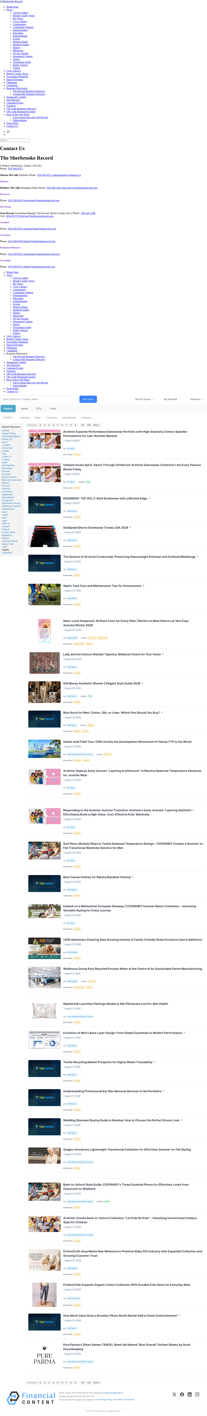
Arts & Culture (20, 12)
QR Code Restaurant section (21, 111)
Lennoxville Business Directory (29, 94)
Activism (6, 430)
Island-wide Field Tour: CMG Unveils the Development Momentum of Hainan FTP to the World (127, 741)
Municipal (18, 50)
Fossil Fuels (7, 491)
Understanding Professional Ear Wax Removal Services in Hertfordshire (114, 1091)
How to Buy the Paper (17, 114)
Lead (4, 517)
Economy (6, 474)
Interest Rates (8, 509)
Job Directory (13, 100)
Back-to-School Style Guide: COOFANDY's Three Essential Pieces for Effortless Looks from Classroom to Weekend (126, 1186)
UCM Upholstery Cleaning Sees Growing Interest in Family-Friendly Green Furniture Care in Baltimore (132, 939)
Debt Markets (8, 465)
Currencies (51, 417)
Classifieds (11, 85)
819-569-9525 (15, 228)
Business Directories (16, 88)
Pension (5, 526)
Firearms (6, 488)
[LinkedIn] (189, 1398)
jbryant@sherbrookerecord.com (37, 216)
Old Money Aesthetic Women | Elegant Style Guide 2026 (103, 683)
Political (5, 529)
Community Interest (23, 27)
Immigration (7, 500)
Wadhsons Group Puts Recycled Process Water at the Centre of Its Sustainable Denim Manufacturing (132, 968)
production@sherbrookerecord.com (41, 254)
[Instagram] (197, 1398)
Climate (5, 450)
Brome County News (24, 15)
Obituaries (11, 82)
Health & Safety (21, 44)
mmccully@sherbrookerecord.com (79, 187)
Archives (11, 105)
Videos (16, 68)
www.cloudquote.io (113, 1392)
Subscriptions (20, 120)
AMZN (107, 1201)
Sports (16, 59)
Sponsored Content (23, 56)
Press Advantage (73, 1298)
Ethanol (5, 482)
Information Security (11, 503)
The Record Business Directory (29, 91)
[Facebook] (182, 1398)
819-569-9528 (15, 241)
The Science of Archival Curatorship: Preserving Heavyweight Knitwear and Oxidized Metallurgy (131, 556)
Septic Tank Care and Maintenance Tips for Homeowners (104, 585)
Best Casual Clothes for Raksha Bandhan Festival (98, 877)
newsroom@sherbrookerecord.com (41, 200)
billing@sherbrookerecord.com (39, 241)
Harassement (8, 497)
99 (83, 425)
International (68, 417)
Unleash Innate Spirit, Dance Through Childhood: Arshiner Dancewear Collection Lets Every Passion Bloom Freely (132, 467)
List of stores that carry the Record (30, 117)
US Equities (7, 552)
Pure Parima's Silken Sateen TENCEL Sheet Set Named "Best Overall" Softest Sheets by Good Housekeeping (126, 1347)
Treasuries (86, 417)
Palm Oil (6, 523)
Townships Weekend (17, 76)
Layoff (5, 514)
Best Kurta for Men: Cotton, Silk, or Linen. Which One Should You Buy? (113, 712)
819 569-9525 (15, 168)
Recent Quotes (143, 399)
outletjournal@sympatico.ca (66, 175)
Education (18, 33)
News (9, 9)
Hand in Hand (20, 41)
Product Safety (8, 532)
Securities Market (9, 541)
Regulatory (7, 535)
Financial (6, 485)
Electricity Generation (11, 480)
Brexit (4, 442)
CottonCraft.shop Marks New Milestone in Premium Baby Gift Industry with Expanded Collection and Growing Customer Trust (132, 1253)
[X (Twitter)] (174, 1398)
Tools (53, 408)
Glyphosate (7, 494)
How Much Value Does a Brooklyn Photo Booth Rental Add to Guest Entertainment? (122, 1315)
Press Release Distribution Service (80, 754)
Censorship (7, 448)
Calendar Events (14, 102)
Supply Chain (8, 544)
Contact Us (12, 126)
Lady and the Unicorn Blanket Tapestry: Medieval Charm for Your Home (113, 654)
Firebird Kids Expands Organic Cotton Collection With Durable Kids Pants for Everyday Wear (127, 1284)
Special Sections (14, 79)
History (17, 47)
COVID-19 (6, 456)
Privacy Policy (105, 1399)
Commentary (19, 24)
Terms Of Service (125, 1399)
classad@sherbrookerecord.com (39, 228)
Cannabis (6, 445)
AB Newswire (72, 638)
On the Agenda (20, 53)
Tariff (4, 546)
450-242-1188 (88, 213)
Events (16, 38)
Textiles (5, 549)
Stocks (24, 408)
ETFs (38, 408)
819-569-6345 (54, 187)
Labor (4, 512)
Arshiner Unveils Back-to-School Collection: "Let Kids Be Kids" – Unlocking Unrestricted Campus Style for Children (130, 1220)
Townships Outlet (22, 62)
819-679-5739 (13, 216)
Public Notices (20, 65)
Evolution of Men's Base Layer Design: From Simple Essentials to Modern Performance (124, 1033)
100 (88, 425)
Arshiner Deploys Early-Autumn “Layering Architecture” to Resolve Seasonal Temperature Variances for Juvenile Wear (132, 773)
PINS (90, 696)
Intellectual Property (11, 506)
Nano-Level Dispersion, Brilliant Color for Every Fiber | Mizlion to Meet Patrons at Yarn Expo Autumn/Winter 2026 (126, 623)
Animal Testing (8, 433)
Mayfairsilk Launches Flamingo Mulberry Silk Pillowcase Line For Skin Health (115, 1003)
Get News (71, 448)
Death (4, 462)
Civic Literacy (20, 21)
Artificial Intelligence (11, 436)
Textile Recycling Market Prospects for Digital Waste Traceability (109, 1062)
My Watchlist (170, 399)
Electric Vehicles (9, 477)
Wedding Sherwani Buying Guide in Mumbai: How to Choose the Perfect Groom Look (122, 1120)
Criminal (6, 459)
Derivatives (7, 468)
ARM (88, 482)
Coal (4, 453)
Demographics (20, 30)
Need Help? (12, 123)
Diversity (6, 471)
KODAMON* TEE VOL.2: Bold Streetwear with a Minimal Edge (106, 498)
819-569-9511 (44, 175)
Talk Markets (72, 511)
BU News (18, 18)
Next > (96, 425)
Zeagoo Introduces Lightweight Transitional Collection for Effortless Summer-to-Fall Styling (127, 1149)
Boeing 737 (7, 439)
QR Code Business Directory (21, 108)
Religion (5, 538)
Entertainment (20, 36)
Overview (25, 417)
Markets (8, 408)
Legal (4, 520)
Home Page (12, 6)
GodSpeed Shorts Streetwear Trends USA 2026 (97, 527)
